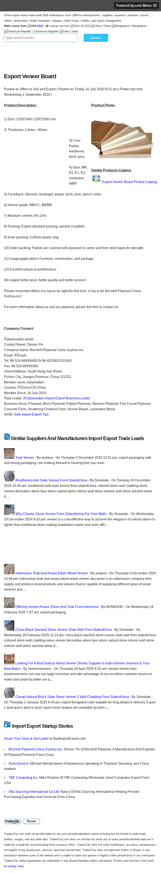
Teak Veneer (24, 457)
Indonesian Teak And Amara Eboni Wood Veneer (51, 573)
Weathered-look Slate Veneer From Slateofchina (51, 480)
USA (40, 25)
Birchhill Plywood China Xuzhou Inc (35, 749)
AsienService (19, 763)
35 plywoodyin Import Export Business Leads (56, 398)
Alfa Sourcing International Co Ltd (34, 791)
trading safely (16, 866)
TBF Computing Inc (23, 777)
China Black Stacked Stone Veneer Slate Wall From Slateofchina (63, 629)
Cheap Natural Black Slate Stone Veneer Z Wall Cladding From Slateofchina (72, 697)
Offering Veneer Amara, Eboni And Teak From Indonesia (56, 607)
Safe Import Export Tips (31, 414)
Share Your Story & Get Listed (26, 738)
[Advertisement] (80, 56)
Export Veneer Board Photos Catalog (129, 182)
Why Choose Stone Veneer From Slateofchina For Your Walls (60, 514)
